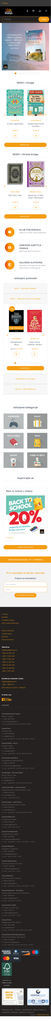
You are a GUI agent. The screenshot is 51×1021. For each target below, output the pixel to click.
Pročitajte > (10, 537)
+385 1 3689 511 (8, 684)
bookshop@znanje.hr (11, 721)
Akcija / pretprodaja (25, 389)
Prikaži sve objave (25, 547)
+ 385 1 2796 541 (9, 940)
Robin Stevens (16, 339)
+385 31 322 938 (8, 866)
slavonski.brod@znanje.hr (12, 765)
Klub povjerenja (8, 630)
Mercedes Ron (36, 120)
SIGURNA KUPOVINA (30, 262)
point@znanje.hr (9, 927)
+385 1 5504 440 (8, 656)
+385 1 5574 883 (8, 836)
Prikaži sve (25, 145)
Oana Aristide (15, 192)
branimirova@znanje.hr (12, 942)
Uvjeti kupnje (7, 634)
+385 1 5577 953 (8, 671)
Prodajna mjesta (8, 620)
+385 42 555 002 (9, 792)
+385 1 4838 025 (9, 895)
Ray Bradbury (15, 120)
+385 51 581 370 (8, 822)
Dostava (5, 637)
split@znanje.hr (9, 780)
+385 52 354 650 (8, 668)
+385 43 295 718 (8, 653)
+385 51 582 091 (8, 659)
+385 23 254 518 (8, 662)
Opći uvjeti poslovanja (10, 623)
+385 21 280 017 (8, 910)
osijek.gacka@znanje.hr (12, 869)
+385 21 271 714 (8, 778)
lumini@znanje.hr (10, 795)
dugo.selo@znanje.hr (11, 898)
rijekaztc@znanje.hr (10, 824)
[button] (5, 115)
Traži (44, 19)
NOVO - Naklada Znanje (25, 288)
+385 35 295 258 (8, 665)
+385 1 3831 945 (8, 925)
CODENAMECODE (42, 1015)
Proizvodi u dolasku (25, 379)
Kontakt (5, 617)
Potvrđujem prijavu (25, 595)
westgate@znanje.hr (11, 854)
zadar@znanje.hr (9, 810)
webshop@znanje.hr (9, 650)
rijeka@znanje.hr (9, 751)
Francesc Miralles (36, 192)
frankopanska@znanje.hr (12, 839)
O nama (5, 614)
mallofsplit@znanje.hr (11, 913)
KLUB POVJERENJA (30, 229)
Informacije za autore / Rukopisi (14, 687)
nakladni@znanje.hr (9, 681)
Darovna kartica (8, 639)
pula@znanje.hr (9, 736)
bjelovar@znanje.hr (10, 883)
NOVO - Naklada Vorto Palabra (25, 299)
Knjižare (5, 3)
